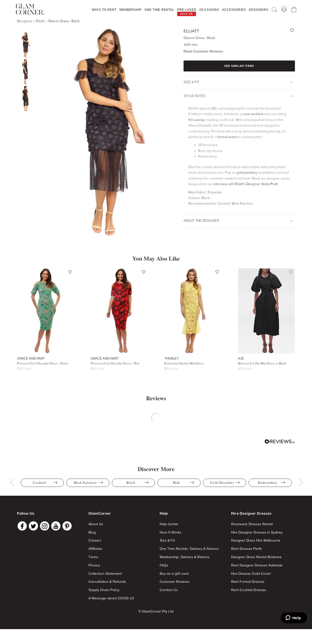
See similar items (239, 66)
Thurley (171, 358)
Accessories (234, 9)
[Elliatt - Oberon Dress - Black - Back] (24, 98)
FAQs (164, 565)
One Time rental (159, 9)
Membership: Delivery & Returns (185, 557)
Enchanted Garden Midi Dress (184, 363)
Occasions (209, 9)
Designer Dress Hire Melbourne (255, 540)
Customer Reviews (174, 581)
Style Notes (194, 96)
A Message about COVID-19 (111, 598)
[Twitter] (33, 526)
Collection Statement (105, 573)
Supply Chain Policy (103, 590)
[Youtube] (55, 526)
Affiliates (95, 548)
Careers (94, 540)
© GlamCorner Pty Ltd (156, 611)
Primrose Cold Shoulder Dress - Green (42, 363)
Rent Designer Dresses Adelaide (257, 565)
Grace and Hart (31, 358)
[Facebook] (22, 526)
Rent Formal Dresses (247, 581)
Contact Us (169, 590)
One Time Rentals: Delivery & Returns (189, 548)
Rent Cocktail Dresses (248, 590)
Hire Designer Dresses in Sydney (257, 532)
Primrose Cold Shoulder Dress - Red (115, 363)
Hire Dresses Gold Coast (251, 573)
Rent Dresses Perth (246, 548)
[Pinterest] (67, 526)
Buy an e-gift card (174, 573)
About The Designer (201, 220)
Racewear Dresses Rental (252, 524)
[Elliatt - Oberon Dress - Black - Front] (24, 45)
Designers (258, 9)
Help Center (169, 524)
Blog (92, 532)
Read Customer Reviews (203, 51)
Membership (130, 9)
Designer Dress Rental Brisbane (256, 557)
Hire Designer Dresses (251, 513)
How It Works (170, 532)
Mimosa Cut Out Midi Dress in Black (262, 363)
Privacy (94, 565)
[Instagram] (44, 526)
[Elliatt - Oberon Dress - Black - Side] (24, 72)
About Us (95, 524)
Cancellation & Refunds (107, 581)
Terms (93, 557)
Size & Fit (191, 82)
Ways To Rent (104, 9)
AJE (241, 358)
